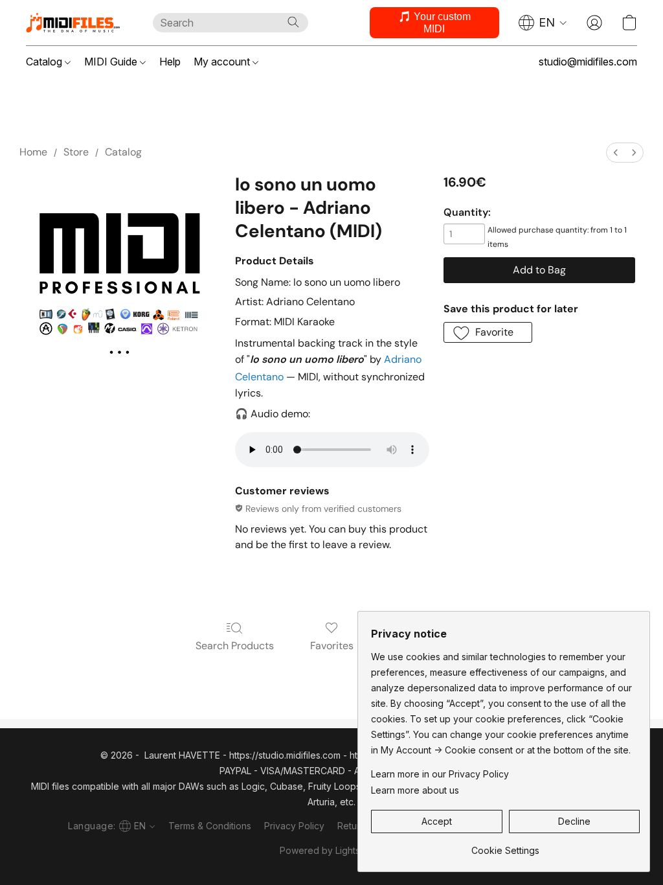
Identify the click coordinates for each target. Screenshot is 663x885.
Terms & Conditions (209, 825)
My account (223, 61)
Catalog (45, 61)
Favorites (332, 645)
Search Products (235, 645)
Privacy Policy (294, 825)
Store (76, 152)
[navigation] (543, 23)
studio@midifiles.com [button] (588, 61)
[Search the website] (293, 22)
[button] (76, 22)
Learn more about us (415, 790)
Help (170, 61)
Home (33, 152)
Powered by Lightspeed (331, 850)
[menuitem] (616, 152)
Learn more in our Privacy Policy (440, 773)
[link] (505, 845)
